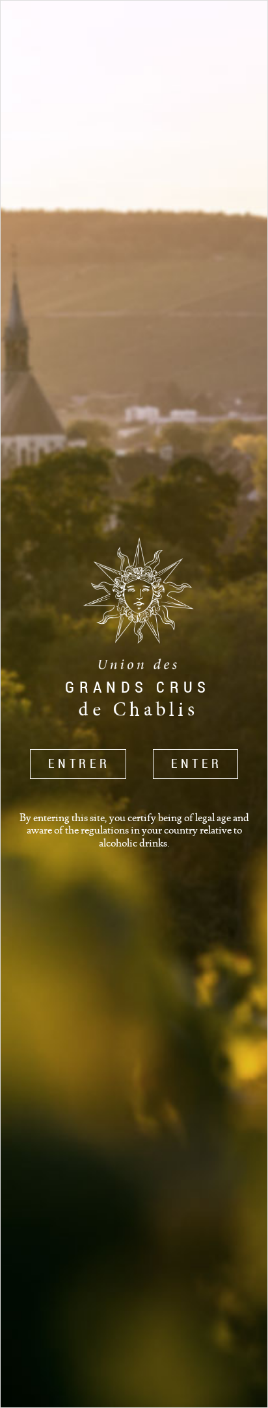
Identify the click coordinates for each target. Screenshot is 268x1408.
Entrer (79, 763)
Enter (196, 763)
